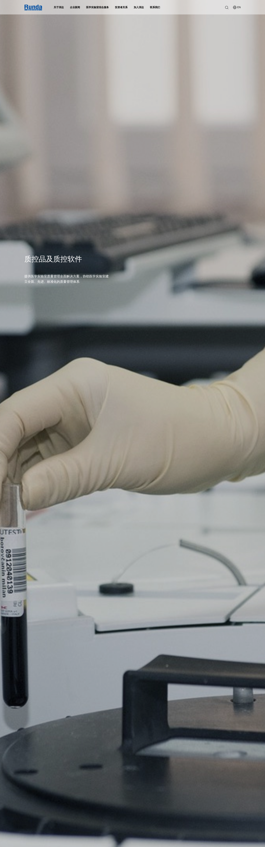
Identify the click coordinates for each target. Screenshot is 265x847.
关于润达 (59, 7)
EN (239, 7)
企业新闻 (75, 7)
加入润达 (139, 7)
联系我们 (155, 7)
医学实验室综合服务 (97, 7)
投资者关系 (121, 7)
